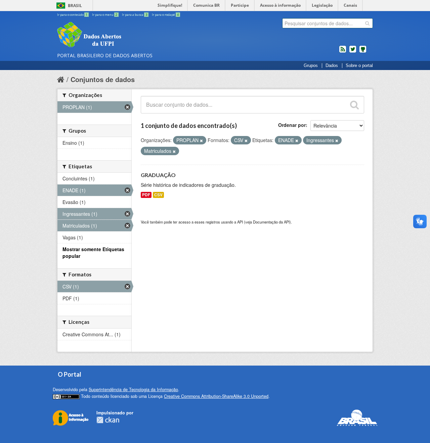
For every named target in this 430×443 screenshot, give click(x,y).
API (240, 222)
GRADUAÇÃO (158, 175)
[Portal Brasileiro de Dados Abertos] (129, 35)
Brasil (75, 5)
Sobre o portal (359, 65)
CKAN (107, 419)
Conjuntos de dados (103, 79)
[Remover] (201, 140)
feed (342, 52)
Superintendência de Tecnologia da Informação (133, 389)
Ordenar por (292, 125)
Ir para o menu (104, 14)
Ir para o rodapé (165, 14)
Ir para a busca (134, 14)
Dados (332, 65)
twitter (352, 52)
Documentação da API (271, 222)
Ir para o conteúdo (72, 14)
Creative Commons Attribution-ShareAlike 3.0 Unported (216, 396)
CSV (158, 195)
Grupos (311, 65)
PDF (146, 195)
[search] (367, 23)
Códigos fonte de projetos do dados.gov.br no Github (362, 52)
